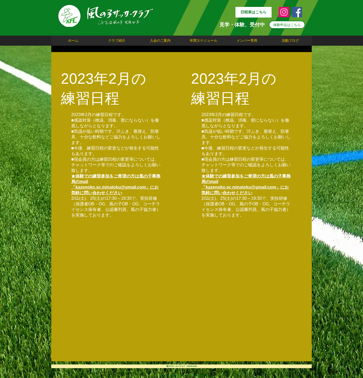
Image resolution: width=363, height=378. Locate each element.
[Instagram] (284, 12)
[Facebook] (297, 12)
